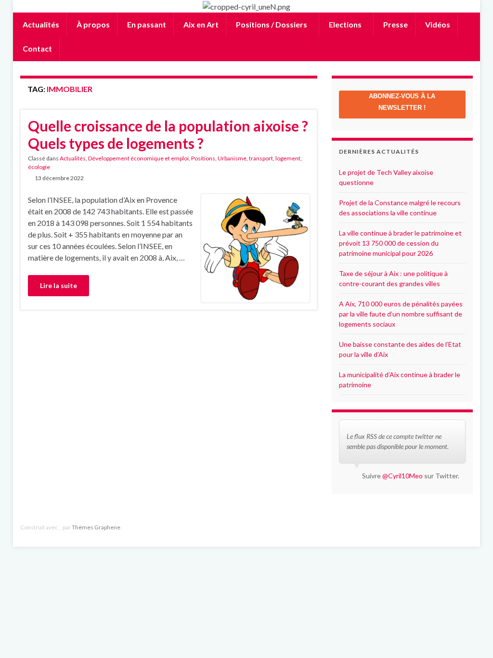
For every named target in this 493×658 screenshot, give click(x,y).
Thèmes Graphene (96, 527)
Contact (36, 48)
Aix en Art (200, 24)
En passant (146, 24)
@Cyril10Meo (402, 476)
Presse (395, 24)
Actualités (40, 24)
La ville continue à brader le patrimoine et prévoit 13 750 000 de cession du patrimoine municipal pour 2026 (400, 243)
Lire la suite (58, 285)
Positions (203, 158)
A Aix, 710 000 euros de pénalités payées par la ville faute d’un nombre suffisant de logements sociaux (401, 314)
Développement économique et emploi (138, 158)
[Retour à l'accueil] (246, 6)
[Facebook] (453, 527)
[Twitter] (468, 527)
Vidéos (437, 24)
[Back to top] (471, 636)
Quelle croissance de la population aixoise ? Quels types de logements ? (168, 134)
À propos (92, 24)
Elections (345, 24)
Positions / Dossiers (271, 24)
